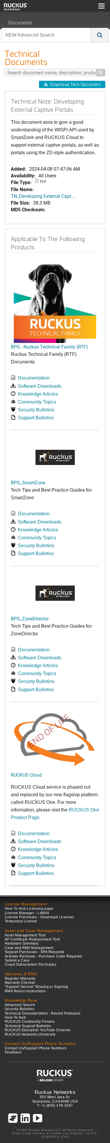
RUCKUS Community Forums (30, 1022)
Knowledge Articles (38, 394)
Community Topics (37, 401)
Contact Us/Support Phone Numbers (36, 1048)
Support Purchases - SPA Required (34, 952)
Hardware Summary (21, 943)
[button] (100, 35)
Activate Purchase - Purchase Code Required (43, 956)
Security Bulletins (36, 409)
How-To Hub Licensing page (29, 909)
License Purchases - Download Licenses (39, 917)
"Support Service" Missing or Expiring (36, 987)
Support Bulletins (36, 417)
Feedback (13, 1052)
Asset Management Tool (25, 935)
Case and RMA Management (29, 948)
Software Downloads (39, 386)
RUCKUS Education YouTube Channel (38, 1030)
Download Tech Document (75, 84)
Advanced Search (20, 1005)
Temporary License (21, 921)
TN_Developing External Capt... (43, 196)
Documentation (34, 377)
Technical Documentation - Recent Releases (42, 1013)
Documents (20, 22)
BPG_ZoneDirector (30, 618)
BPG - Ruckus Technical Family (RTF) (49, 347)
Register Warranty (20, 978)
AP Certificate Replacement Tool (32, 939)
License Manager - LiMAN (27, 913)
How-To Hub (15, 1017)
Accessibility (74, 1133)
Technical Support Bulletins (28, 1026)
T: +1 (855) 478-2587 (55, 1105)
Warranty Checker (20, 983)
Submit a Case (17, 960)
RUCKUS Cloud (26, 775)
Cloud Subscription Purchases (30, 964)
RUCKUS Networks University (30, 1034)
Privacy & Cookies (48, 1133)
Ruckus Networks (55, 1092)
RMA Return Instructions (25, 991)
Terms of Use (21, 1133)
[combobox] (46, 35)
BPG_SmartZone (28, 482)
